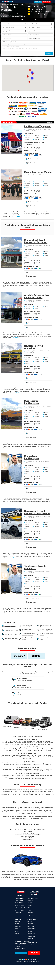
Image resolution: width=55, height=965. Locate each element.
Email (30, 34)
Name (4, 34)
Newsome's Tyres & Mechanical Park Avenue (37, 512)
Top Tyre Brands (18, 912)
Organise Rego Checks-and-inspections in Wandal (28, 626)
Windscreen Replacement (33, 909)
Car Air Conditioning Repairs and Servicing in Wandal (28, 634)
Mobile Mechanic (31, 910)
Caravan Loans (31, 926)
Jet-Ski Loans (30, 929)
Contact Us (17, 921)
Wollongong (31, 839)
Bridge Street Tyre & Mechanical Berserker (35, 241)
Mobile (4, 38)
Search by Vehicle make (20, 907)
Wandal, (15, 16)
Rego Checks (30, 900)
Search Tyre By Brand (19, 905)
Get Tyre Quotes (32, 163)
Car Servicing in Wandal (10, 626)
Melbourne (31, 833)
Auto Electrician (31, 904)
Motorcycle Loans (31, 928)
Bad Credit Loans (31, 936)
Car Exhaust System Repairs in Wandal (46, 634)
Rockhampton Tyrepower (37, 126)
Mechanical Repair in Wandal (11, 638)
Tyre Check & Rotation (37, 31)
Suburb (30, 38)
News (16, 928)
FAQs (16, 924)
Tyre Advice (9, 31)
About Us (17, 923)
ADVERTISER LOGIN (21, 953)
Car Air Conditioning (32, 915)
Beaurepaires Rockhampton (31, 402)
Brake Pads (30, 914)
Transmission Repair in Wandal (45, 626)
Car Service (30, 907)
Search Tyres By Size (19, 904)
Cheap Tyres (18, 909)
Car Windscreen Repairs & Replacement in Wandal (46, 630)
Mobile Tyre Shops (19, 902)
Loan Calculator (31, 938)
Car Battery (30, 905)
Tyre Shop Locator (19, 900)
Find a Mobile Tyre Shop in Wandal (28, 638)
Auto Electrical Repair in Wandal (27, 630)
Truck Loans (30, 923)
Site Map (17, 931)
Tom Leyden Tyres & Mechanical (35, 567)
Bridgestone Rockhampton (31, 457)
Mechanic (30, 902)
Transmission (30, 912)
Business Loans (31, 924)
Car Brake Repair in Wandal (11, 634)
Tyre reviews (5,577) (19, 910)
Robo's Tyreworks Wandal (38, 172)
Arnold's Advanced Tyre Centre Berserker (36, 296)
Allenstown (22, 16)
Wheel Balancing (36, 23)
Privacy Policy (18, 926)
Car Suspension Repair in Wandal (45, 638)
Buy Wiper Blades (19, 929)
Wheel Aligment (10, 27)
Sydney (30, 831)
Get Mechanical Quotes (33, 158)
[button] (32, 72)
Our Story (17, 933)
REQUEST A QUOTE (38, 1)
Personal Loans (31, 935)
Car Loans (30, 921)
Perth (30, 838)
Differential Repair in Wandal (11, 630)
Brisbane (38, 834)
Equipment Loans (31, 933)
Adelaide (31, 836)
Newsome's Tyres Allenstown (33, 347)
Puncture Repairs (36, 27)
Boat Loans (30, 931)
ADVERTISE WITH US (46, 1)
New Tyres (8, 23)
